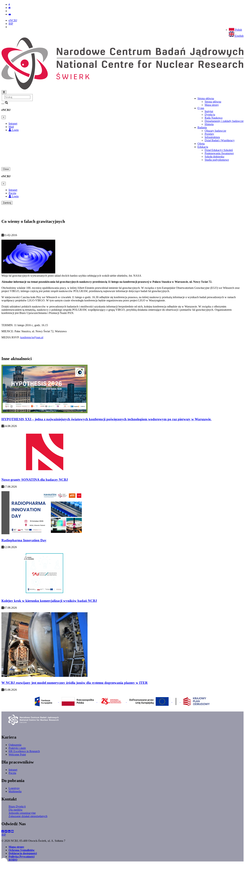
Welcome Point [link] (17, 754)
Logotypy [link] (14, 788)
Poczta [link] (12, 193)
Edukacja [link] (202, 146)
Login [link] (15, 129)
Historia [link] (209, 124)
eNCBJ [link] (13, 20)
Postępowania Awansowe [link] (219, 153)
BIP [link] (11, 23)
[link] (4, 861)
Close (6, 169)
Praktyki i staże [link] (17, 748)
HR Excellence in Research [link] (24, 751)
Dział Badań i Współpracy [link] (220, 140)
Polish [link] (238, 29)
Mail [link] (11, 126)
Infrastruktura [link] (212, 137)
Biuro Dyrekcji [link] (17, 806)
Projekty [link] (209, 133)
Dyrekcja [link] (210, 114)
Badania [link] (202, 127)
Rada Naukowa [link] (213, 117)
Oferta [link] (201, 143)
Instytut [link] (209, 111)
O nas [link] (200, 108)
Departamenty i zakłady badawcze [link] (224, 121)
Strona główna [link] (205, 98)
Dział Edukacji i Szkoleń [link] (219, 150)
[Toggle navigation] (3, 92)
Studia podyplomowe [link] (217, 159)
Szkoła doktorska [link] (214, 156)
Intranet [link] (13, 123)
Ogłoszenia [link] (15, 744)
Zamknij (7, 202)
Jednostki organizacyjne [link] (22, 812)
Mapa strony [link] (212, 104)
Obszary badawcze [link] (215, 130)
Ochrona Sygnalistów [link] (22, 850)
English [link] (239, 35)
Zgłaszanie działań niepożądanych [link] (28, 816)
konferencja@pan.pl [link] (31, 337)
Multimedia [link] (15, 791)
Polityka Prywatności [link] (21, 856)
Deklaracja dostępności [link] (23, 853)
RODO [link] (13, 859)
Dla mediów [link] (16, 809)
